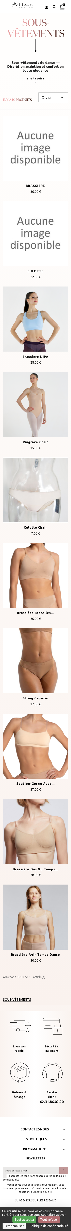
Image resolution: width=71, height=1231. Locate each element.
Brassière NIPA (35, 356)
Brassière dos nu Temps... (35, 869)
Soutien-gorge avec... (35, 783)
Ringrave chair (35, 442)
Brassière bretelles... (35, 613)
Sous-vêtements (17, 999)
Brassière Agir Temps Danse (35, 954)
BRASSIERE (35, 186)
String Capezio (36, 698)
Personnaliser (14, 1226)
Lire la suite (35, 78)
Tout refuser (49, 1219)
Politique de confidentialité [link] (49, 1226)
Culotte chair (35, 527)
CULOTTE (35, 271)
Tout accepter (24, 1219)
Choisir (53, 97)
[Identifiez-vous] (46, 6)
